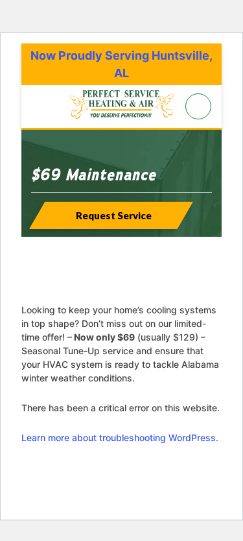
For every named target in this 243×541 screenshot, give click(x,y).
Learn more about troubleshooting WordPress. (119, 437)
